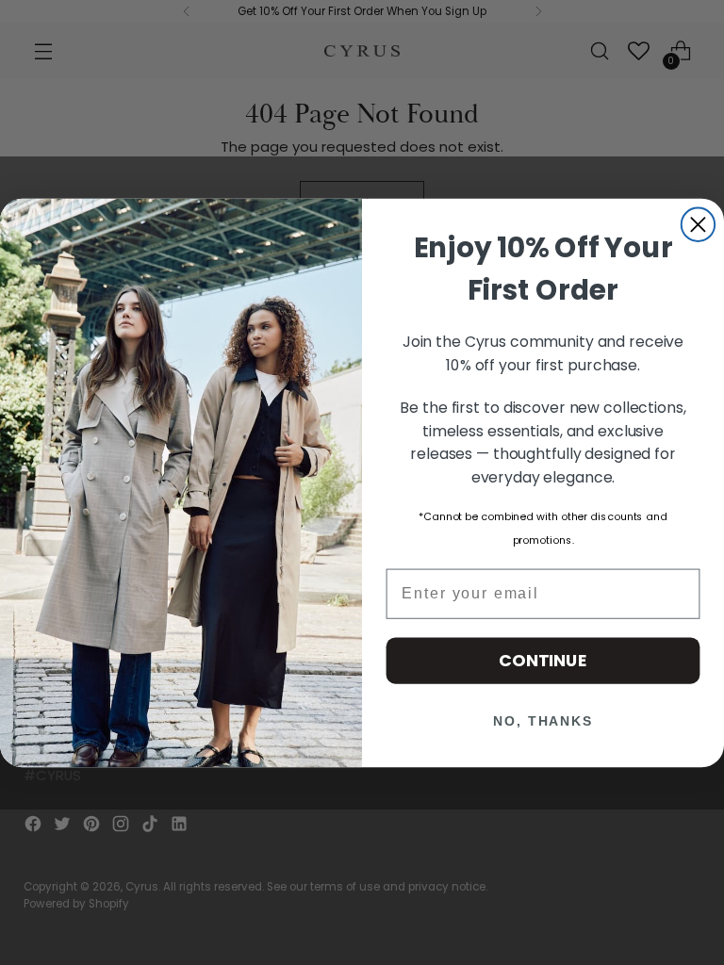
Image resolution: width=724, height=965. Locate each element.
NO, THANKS (542, 720)
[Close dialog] (698, 223)
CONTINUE (543, 660)
